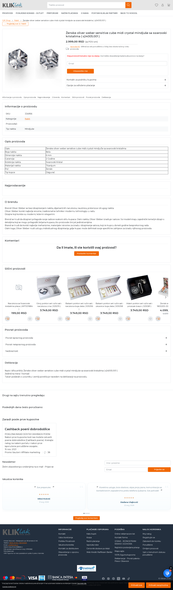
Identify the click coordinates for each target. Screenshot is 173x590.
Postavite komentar (86, 253)
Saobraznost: (11, 351)
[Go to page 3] (86, 513)
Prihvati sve (136, 585)
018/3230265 (23, 543)
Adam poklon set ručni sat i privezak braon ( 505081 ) (139, 305)
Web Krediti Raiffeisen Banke (99, 552)
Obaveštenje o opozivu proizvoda (68, 553)
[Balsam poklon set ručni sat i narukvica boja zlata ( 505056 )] (79, 288)
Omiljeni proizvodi (150, 548)
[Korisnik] (162, 5)
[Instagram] (108, 578)
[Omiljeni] (156, 5)
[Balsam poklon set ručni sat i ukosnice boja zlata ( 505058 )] (109, 288)
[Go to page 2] (85, 513)
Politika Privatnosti (66, 541)
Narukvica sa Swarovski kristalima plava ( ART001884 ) (19, 306)
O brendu (56, 97)
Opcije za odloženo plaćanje (81, 85)
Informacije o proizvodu (12, 97)
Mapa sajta (119, 551)
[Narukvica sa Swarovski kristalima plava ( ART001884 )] (19, 288)
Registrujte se (149, 537)
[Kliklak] (12, 5)
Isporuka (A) (75, 47)
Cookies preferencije (9, 587)
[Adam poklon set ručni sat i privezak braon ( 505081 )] (139, 288)
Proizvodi (7, 13)
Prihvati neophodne (158, 585)
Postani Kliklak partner (105, 13)
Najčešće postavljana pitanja (127, 547)
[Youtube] (123, 578)
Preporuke (52, 13)
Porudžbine (148, 545)
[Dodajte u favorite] (30, 319)
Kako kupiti (91, 534)
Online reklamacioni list (125, 534)
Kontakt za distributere (68, 548)
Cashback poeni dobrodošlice (27, 429)
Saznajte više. (81, 583)
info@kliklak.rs (13, 545)
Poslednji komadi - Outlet (30, 13)
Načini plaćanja (69, 13)
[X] (118, 578)
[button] (167, 573)
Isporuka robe (92, 545)
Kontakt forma (121, 537)
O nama (85, 13)
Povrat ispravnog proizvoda (19, 338)
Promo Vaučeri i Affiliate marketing (22, 452)
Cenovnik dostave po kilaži (98, 548)
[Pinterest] (113, 578)
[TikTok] (128, 578)
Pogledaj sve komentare (86, 518)
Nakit (16, 20)
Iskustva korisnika (66, 545)
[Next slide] (165, 297)
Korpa (89, 537)
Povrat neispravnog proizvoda (20, 344)
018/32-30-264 (13, 543)
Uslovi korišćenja (65, 537)
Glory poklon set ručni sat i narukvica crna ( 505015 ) (49, 305)
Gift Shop (6, 20)
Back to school (129, 13)
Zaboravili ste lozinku (152, 541)
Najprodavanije (44, 97)
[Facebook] (103, 578)
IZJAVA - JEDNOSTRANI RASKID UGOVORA (125, 542)
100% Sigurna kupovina (125, 555)
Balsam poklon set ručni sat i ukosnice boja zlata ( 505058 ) (109, 306)
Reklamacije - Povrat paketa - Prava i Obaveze (128, 559)
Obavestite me (80, 71)
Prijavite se (159, 469)
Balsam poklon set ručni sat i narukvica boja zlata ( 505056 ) (79, 306)
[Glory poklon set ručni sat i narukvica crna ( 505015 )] (49, 288)
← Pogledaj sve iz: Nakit (15, 24)
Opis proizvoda (30, 97)
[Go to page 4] (87, 513)
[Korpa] (168, 5)
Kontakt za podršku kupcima (81, 80)
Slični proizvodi (78, 97)
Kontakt (61, 534)
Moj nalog (147, 534)
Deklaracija (106, 97)
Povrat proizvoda (93, 97)
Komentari (65, 97)
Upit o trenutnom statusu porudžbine (154, 553)
